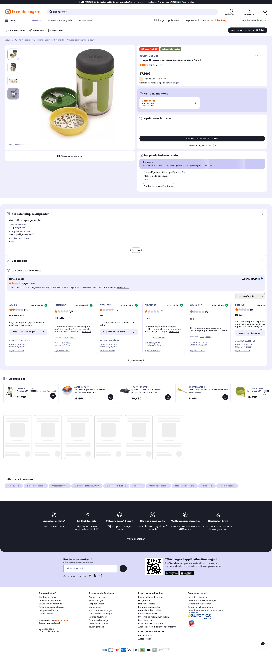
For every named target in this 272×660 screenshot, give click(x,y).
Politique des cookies (148, 613)
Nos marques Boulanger (100, 610)
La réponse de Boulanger (23, 332)
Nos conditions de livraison (52, 607)
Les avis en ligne (146, 620)
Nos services (95, 607)
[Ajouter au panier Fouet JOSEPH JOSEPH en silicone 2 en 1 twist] (53, 396)
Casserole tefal (59, 485)
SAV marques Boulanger (101, 613)
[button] (261, 327)
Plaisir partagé (96, 600)
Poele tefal (207, 485)
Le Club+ (162, 79)
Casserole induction (116, 485)
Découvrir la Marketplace (200, 607)
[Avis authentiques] (251, 279)
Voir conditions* (136, 539)
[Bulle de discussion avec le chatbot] (262, 644)
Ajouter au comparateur (71, 156)
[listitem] (13, 67)
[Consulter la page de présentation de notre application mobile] (171, 573)
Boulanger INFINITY (98, 626)
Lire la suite (86, 332)
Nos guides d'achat (48, 610)
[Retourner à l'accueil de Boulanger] (22, 11)
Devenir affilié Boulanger (200, 603)
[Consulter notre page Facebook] (90, 576)
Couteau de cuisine (158, 485)
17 (159, 65)
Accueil (8, 40)
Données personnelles (149, 607)
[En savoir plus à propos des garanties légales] (214, 145)
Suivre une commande (50, 603)
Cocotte (137, 485)
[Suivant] (130, 145)
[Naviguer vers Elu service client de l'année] (210, 623)
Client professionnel (99, 623)
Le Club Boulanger (98, 616)
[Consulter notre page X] (95, 576)
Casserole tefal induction (87, 485)
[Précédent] (125, 145)
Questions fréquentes (50, 600)
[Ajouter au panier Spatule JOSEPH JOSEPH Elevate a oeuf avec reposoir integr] (225, 397)
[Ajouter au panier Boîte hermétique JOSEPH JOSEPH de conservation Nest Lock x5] (110, 397)
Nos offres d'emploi (197, 597)
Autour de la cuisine (171, 49)
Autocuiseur (13, 485)
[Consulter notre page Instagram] (100, 576)
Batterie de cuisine (35, 485)
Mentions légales (146, 603)
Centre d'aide (46, 613)
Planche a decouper (184, 485)
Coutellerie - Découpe (43, 40)
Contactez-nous (47, 597)
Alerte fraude (144, 638)
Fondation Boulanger (99, 620)
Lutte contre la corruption (151, 623)
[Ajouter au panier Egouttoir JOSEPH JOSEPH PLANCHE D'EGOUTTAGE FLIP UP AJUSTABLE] (168, 397)
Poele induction (227, 485)
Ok (123, 568)
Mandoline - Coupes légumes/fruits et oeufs (75, 40)
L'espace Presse (96, 603)
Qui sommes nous (98, 597)
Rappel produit (145, 635)
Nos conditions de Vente (150, 597)
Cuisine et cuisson (22, 40)
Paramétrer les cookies (149, 610)
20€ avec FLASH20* (149, 49)
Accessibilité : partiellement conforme (157, 626)
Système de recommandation (153, 616)
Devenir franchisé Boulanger (202, 600)
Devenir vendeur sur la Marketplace (205, 610)
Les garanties (144, 600)
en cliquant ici (123, 287)
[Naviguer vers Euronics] (210, 615)
